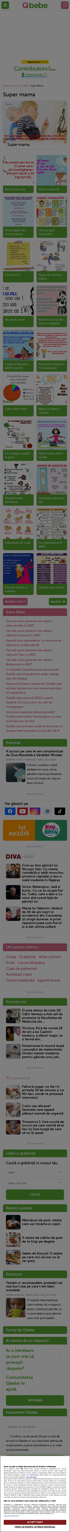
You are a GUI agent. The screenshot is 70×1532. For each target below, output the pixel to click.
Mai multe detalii (32, 1477)
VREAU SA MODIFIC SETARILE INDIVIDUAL (35, 1527)
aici (56, 1489)
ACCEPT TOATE (35, 1522)
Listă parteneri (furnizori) (11, 1516)
